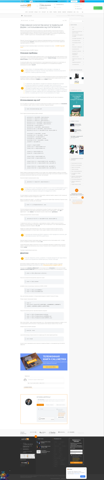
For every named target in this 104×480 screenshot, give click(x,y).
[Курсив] (30, 383)
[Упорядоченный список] (34, 383)
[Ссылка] (40, 383)
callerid (55, 454)
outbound (56, 462)
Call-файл (62, 460)
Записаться (74, 1)
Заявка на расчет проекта (60, 404)
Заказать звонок (40, 404)
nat (61, 454)
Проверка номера (97, 7)
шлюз (60, 456)
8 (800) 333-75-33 (43, 8)
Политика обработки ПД (64, 478)
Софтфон (55, 464)
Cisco (62, 462)
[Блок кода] (39, 383)
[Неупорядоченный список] (36, 383)
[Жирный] (28, 383)
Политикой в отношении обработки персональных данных (61, 414)
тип (54, 452)
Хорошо (82, 476)
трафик (55, 466)
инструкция (62, 464)
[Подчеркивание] (31, 383)
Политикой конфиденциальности (77, 203)
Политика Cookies (77, 473)
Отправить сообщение (49, 404)
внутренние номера (57, 458)
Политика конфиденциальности (55, 478)
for (54, 456)
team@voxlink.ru (60, 4)
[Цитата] (37, 383)
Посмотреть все (80, 432)
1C (64, 458)
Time (59, 452)
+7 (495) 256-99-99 (45, 5)
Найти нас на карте (23, 459)
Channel (55, 460)
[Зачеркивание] (33, 383)
